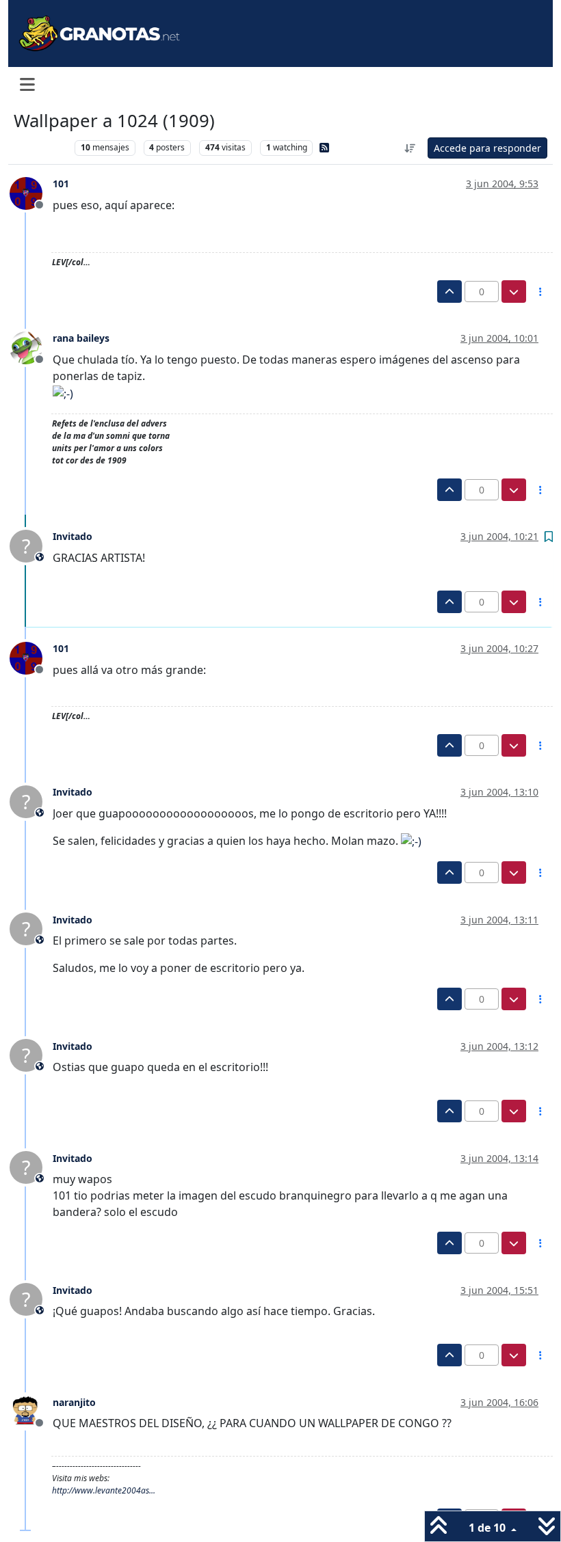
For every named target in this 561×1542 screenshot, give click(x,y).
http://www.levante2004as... (103, 1490)
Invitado (72, 536)
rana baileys (81, 338)
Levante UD (40, 147)
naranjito (74, 1402)
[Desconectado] (31, 192)
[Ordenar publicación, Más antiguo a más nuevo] (410, 148)
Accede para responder (487, 147)
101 (61, 183)
